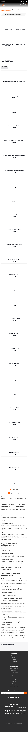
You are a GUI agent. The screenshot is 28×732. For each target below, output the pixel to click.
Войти (20, 1)
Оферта (14, 675)
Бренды (14, 681)
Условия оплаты (14, 670)
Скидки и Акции (14, 683)
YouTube (13, 700)
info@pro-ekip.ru (22, 707)
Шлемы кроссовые (20, 29)
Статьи (14, 663)
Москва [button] (3, 1)
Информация (14, 666)
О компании (14, 655)
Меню (10, 4)
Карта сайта (14, 721)
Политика (14, 659)
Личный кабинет (14, 685)
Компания (14, 653)
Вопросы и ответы (14, 686)
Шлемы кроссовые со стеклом (7, 45)
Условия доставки (14, 672)
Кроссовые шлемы (7, 565)
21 (18, 493)
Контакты (14, 657)
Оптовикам (14, 661)
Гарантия (14, 674)
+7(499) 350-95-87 (8, 706)
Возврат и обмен (14, 668)
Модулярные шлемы (7, 559)
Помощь (14, 679)
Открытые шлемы (7, 29)
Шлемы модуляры (20, 44)
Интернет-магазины (6, 586)
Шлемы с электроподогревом (7, 60)
